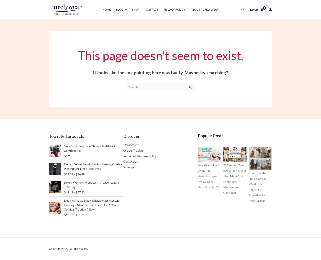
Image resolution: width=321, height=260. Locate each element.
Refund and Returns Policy (140, 156)
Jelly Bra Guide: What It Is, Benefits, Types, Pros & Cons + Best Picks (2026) (209, 176)
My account (131, 145)
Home (107, 9)
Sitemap (128, 167)
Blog (119, 9)
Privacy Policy (174, 9)
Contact (151, 9)
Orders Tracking (134, 150)
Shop (136, 9)
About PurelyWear (204, 9)
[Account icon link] (270, 9)
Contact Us (130, 161)
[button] (125, 9)
